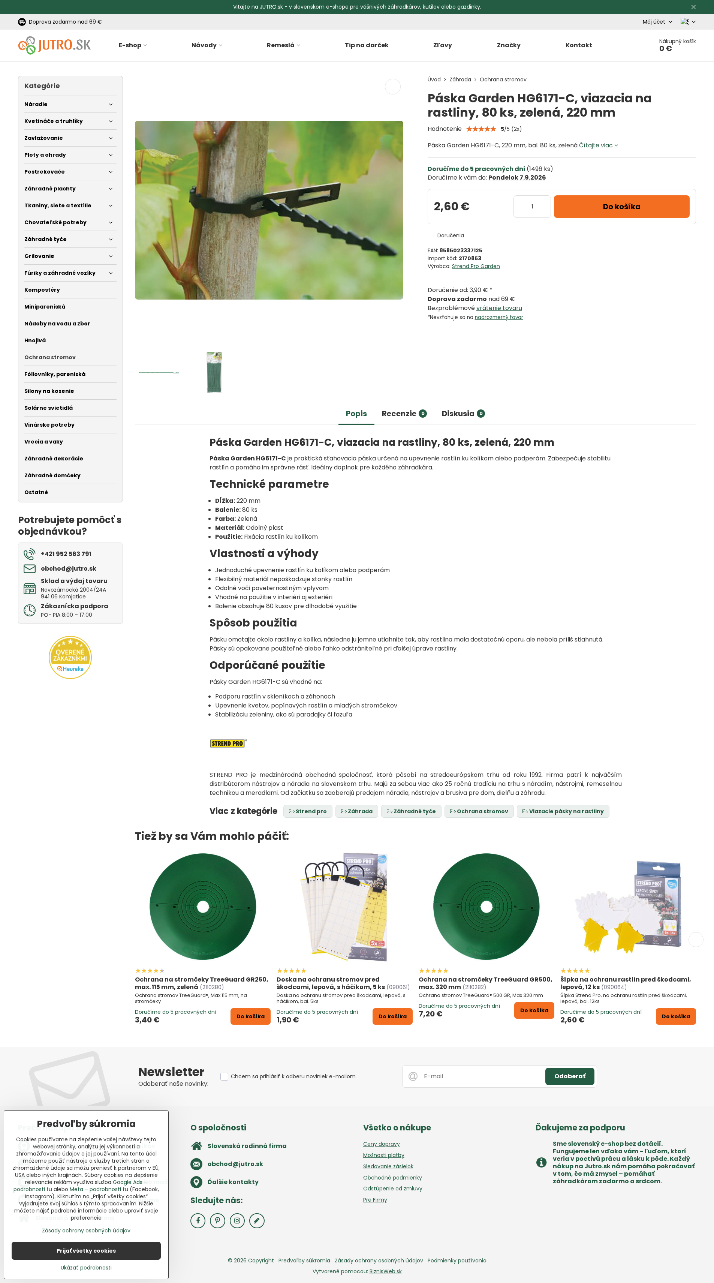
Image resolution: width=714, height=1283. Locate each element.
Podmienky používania (457, 1260)
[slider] (481, 129)
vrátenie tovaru (499, 308)
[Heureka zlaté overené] (70, 677)
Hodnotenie (445, 128)
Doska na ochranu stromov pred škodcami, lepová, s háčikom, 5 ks (331, 983)
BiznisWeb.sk (386, 1271)
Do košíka (622, 206)
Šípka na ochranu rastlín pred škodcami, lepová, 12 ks (625, 983)
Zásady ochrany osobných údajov (379, 1260)
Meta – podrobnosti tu (99, 1189)
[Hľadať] (626, 45)
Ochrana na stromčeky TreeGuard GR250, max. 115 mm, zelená (201, 983)
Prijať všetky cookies (86, 1251)
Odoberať (569, 1076)
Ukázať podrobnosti (86, 1267)
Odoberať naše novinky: (173, 1083)
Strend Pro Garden (476, 266)
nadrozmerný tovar (499, 317)
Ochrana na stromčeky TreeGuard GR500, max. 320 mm (485, 983)
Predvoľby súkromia (304, 1260)
